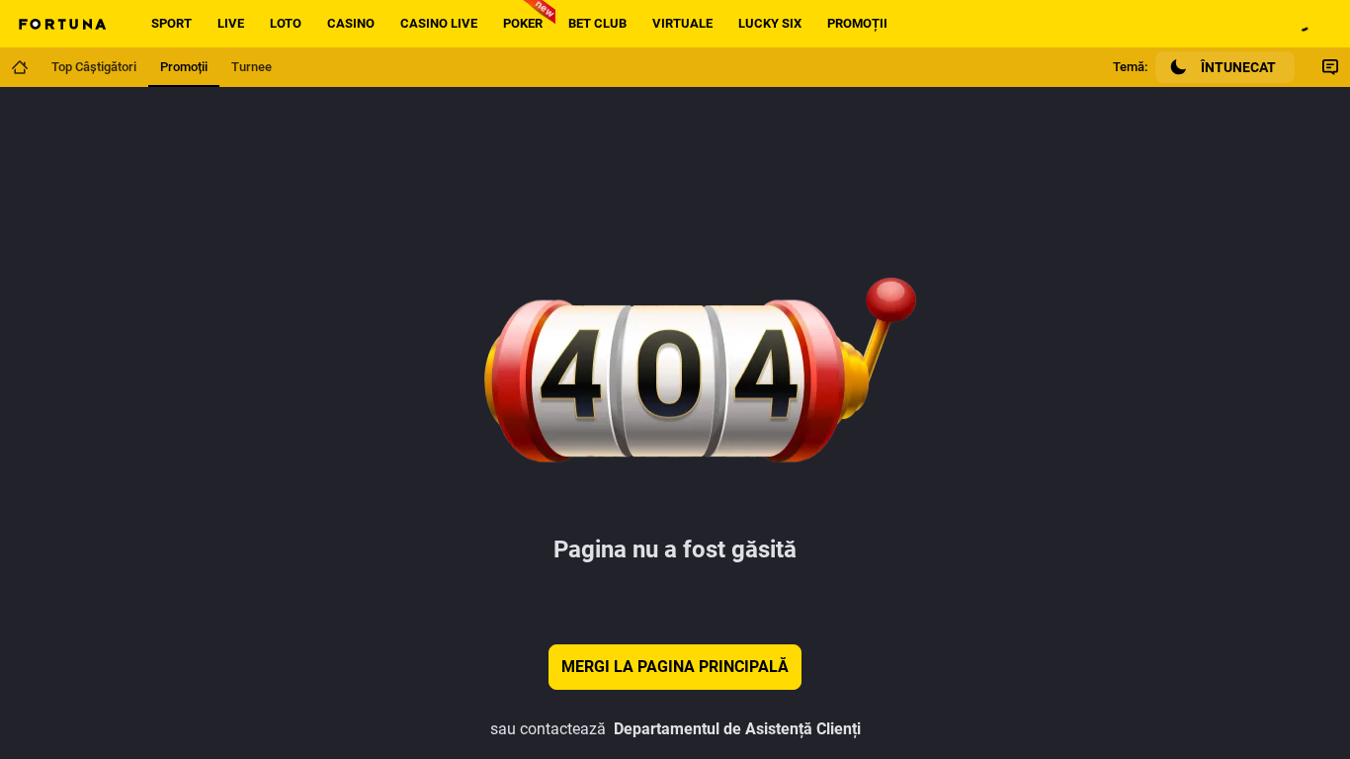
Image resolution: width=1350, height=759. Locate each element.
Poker (523, 23)
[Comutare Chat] (1330, 67)
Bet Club (597, 23)
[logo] (61, 24)
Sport (171, 23)
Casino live (438, 23)
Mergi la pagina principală (675, 666)
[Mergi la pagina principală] (20, 67)
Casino (351, 23)
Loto (285, 23)
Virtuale (682, 23)
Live (230, 23)
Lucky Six (770, 23)
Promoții (857, 23)
